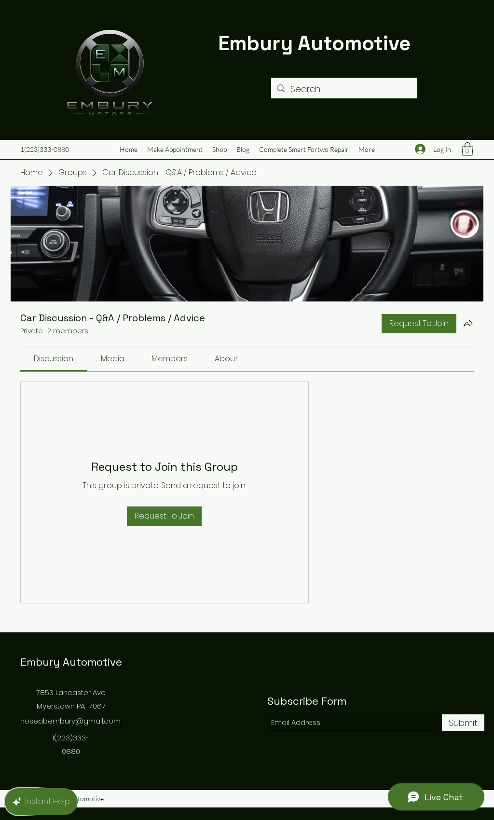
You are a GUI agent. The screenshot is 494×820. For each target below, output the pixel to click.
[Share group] (468, 323)
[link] (53, 358)
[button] (467, 149)
